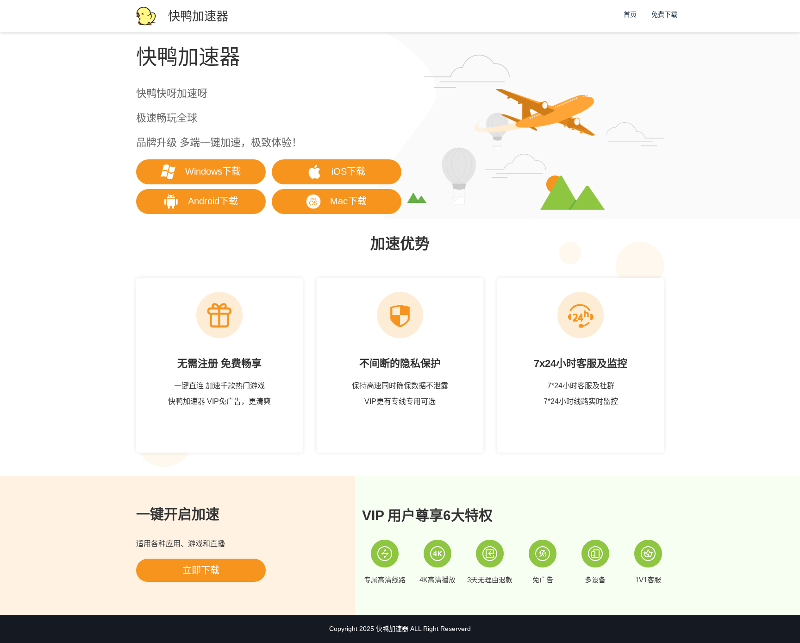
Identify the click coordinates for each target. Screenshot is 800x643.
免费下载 (664, 14)
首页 (630, 14)
